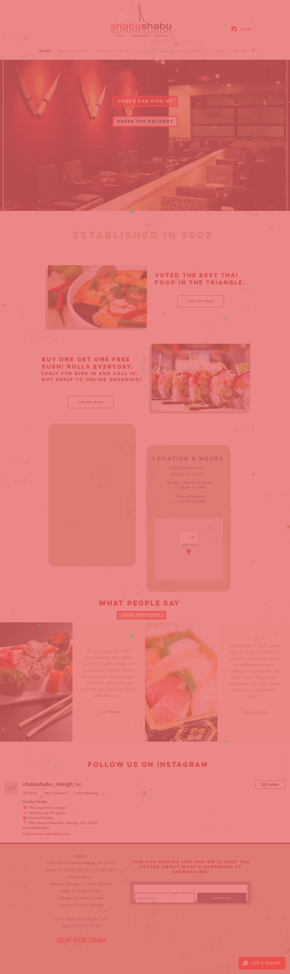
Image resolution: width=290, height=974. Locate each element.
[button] (208, 8)
